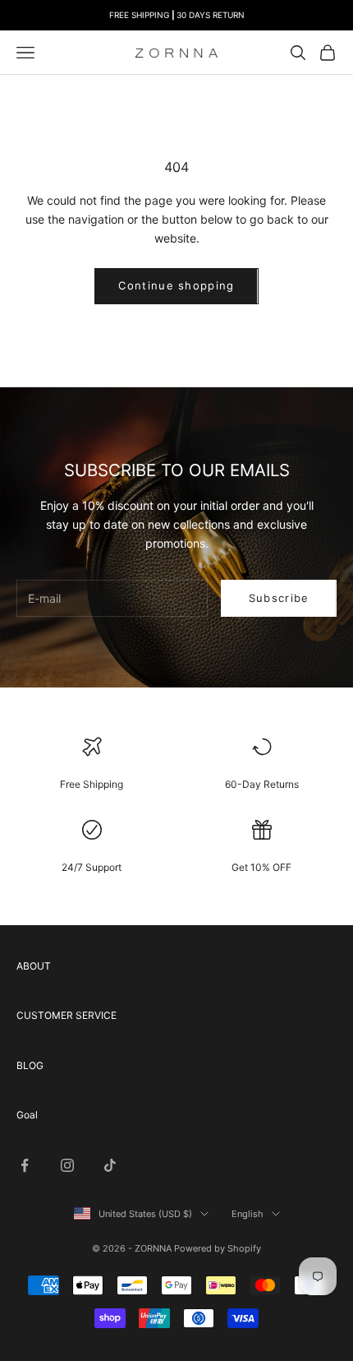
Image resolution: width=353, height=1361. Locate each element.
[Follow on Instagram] (67, 1165)
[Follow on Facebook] (24, 1165)
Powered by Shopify (217, 1248)
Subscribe (279, 597)
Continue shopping (176, 285)
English (248, 1214)
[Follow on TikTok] (110, 1165)
